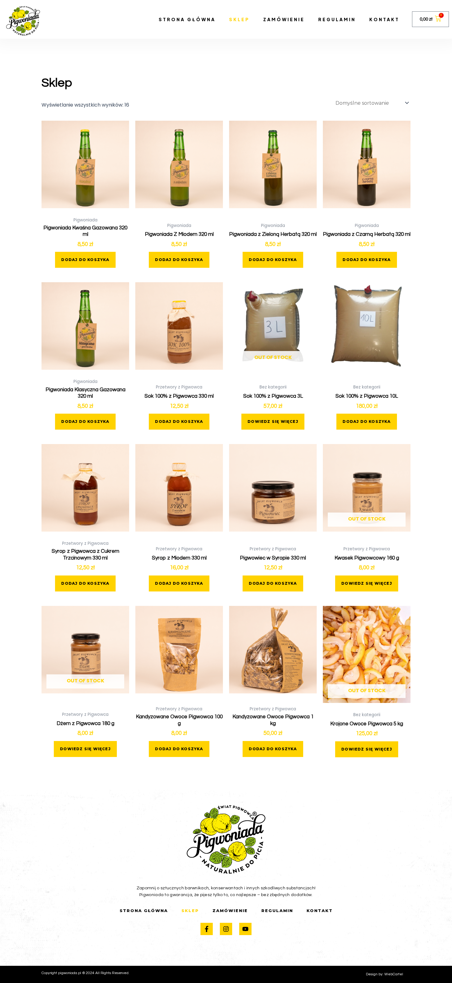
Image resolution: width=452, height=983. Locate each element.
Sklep (239, 19)
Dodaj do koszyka (85, 259)
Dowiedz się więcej (273, 421)
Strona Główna (187, 19)
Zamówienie (284, 19)
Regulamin (337, 19)
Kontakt (384, 19)
